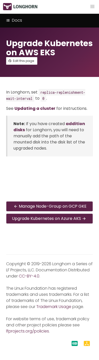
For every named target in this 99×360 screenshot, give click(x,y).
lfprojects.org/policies (27, 331)
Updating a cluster (34, 108)
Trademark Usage (53, 307)
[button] (92, 6)
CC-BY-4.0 (29, 276)
